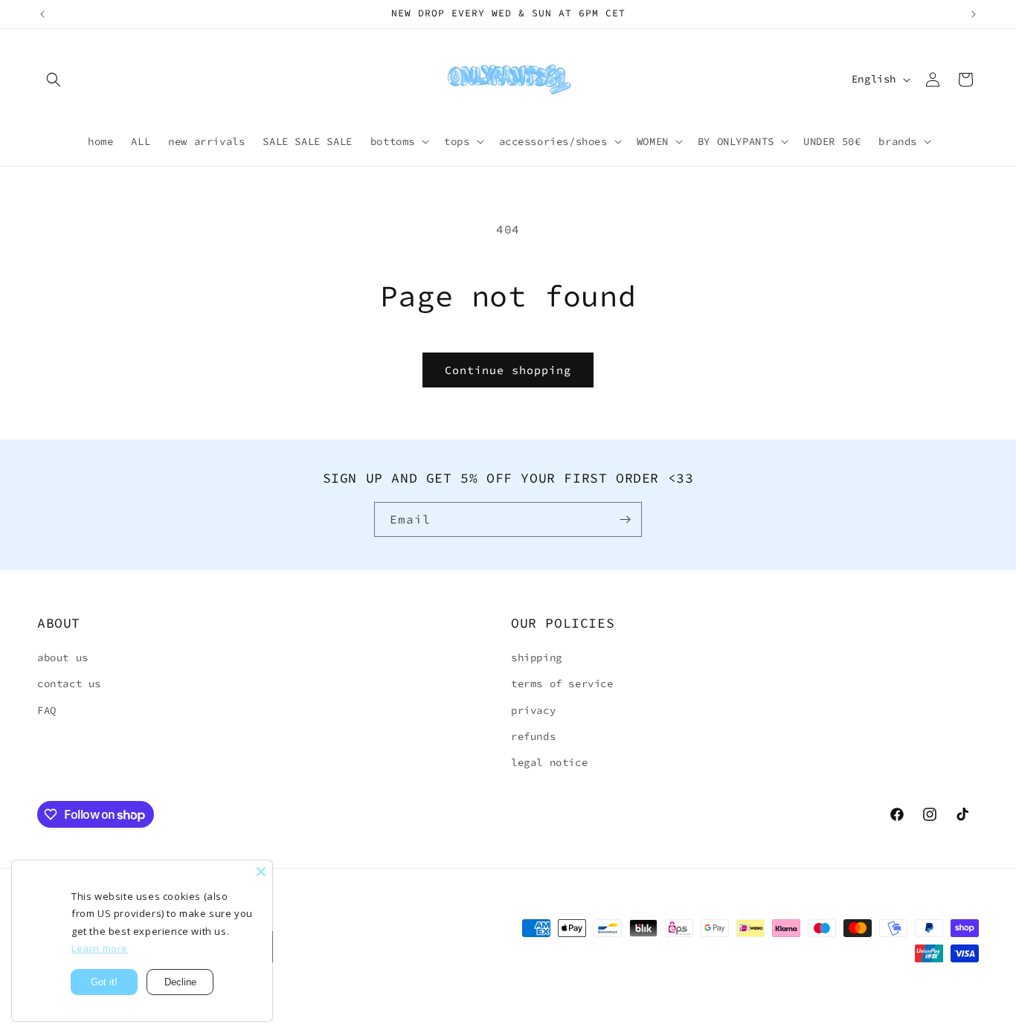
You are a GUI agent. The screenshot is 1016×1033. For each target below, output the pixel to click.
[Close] (261, 871)
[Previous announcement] (42, 14)
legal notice (549, 762)
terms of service (562, 683)
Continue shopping (508, 370)
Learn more (99, 948)
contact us (69, 683)
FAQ (47, 710)
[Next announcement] (973, 14)
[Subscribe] (624, 519)
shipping (536, 657)
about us (63, 657)
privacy (533, 710)
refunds (533, 736)
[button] (53, 79)
